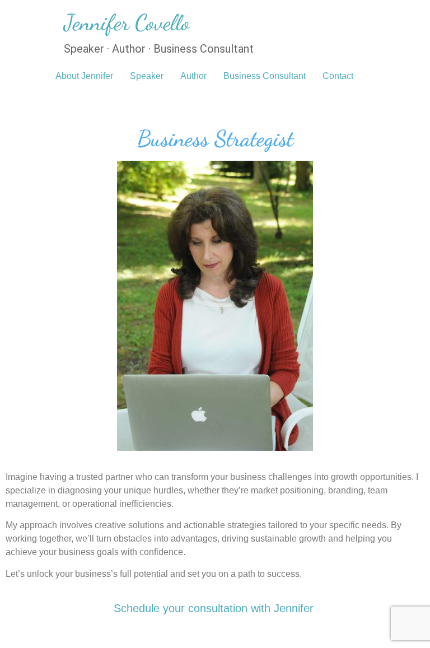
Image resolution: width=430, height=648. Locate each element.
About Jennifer (84, 76)
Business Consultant (264, 76)
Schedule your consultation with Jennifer (214, 608)
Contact (337, 76)
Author (193, 76)
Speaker (146, 76)
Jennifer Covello (127, 22)
